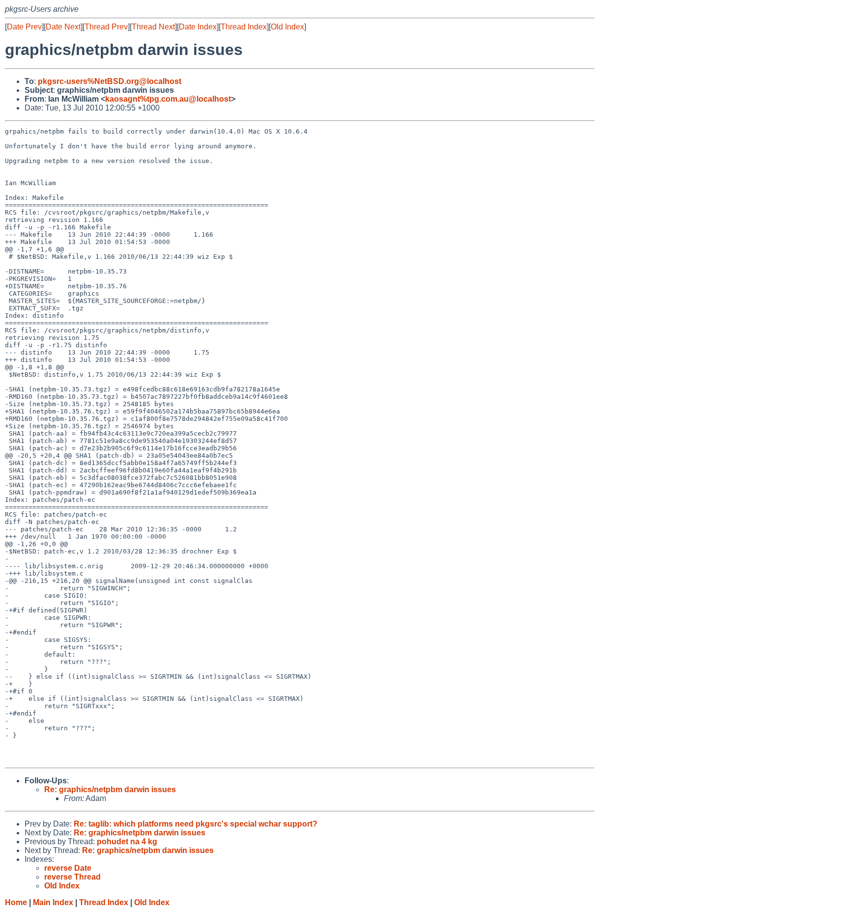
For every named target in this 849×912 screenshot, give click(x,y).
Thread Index (244, 27)
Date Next (63, 27)
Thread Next (153, 27)
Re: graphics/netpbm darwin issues (110, 789)
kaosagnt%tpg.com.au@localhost (168, 99)
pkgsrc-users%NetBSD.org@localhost (109, 81)
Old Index (287, 27)
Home (16, 902)
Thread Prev (106, 27)
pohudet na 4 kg (127, 841)
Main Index (53, 902)
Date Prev (24, 27)
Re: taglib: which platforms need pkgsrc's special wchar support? (195, 824)
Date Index (198, 27)
